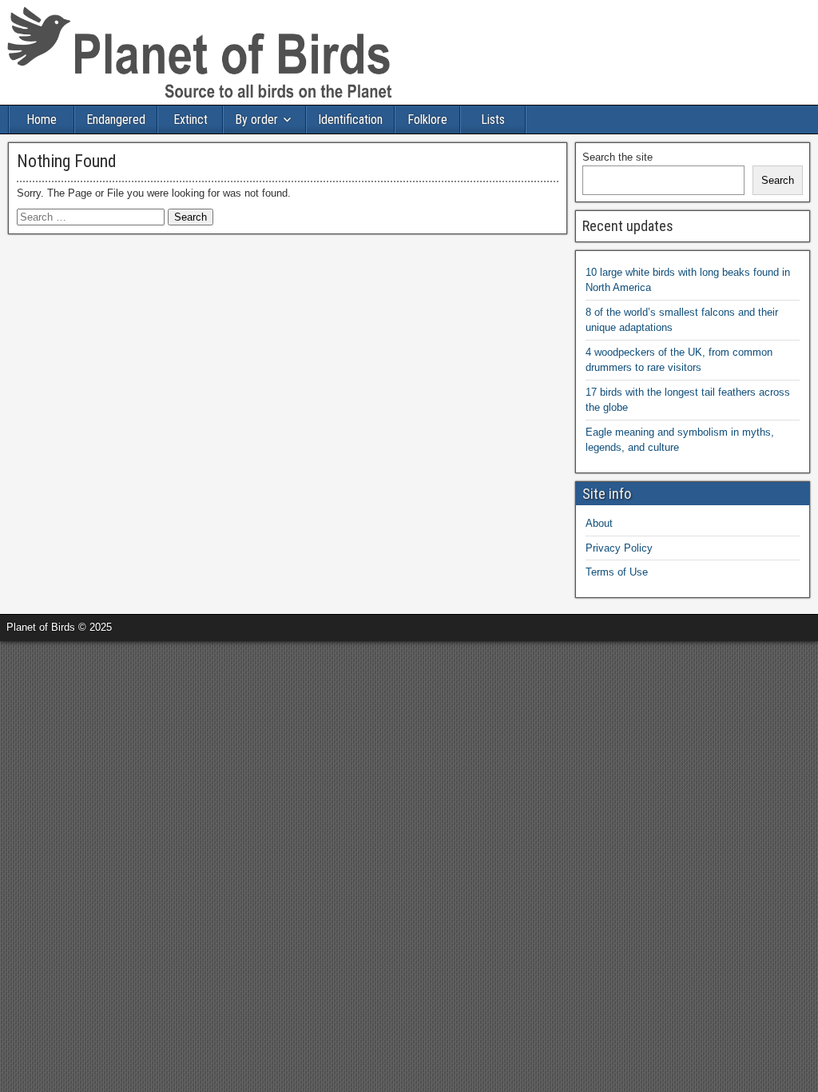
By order (256, 119)
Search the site (617, 157)
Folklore (427, 119)
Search (777, 180)
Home (41, 119)
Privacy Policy (619, 548)
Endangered (115, 119)
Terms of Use (617, 572)
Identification (350, 119)
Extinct (190, 119)
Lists (493, 119)
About (599, 523)
